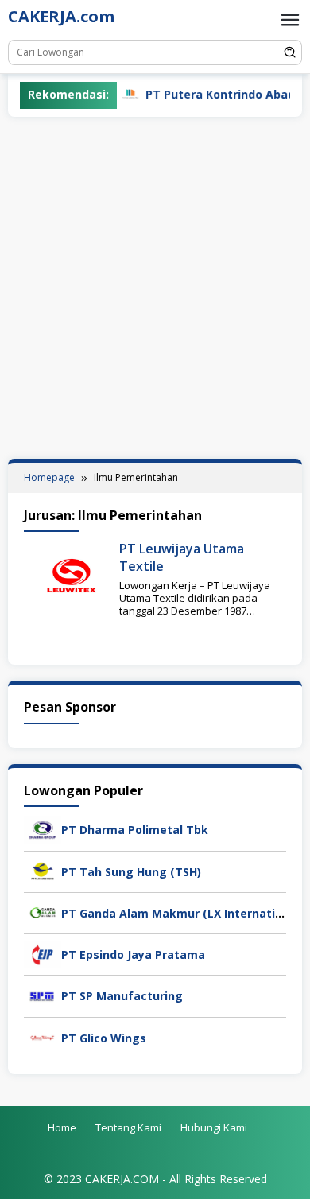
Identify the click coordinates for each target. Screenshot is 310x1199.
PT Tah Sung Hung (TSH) (131, 871)
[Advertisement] (155, 288)
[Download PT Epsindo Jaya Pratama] (42, 952)
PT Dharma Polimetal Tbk (134, 829)
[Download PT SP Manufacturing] (42, 995)
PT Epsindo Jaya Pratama (133, 954)
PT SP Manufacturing (122, 995)
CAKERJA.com (61, 16)
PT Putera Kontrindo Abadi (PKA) (217, 94)
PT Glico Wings (103, 1038)
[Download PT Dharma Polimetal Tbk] (42, 828)
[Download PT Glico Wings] (42, 1036)
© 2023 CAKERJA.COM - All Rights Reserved (155, 1178)
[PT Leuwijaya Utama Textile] (71, 574)
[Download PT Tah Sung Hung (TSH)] (42, 870)
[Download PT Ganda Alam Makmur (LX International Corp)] (42, 911)
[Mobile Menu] (290, 20)
